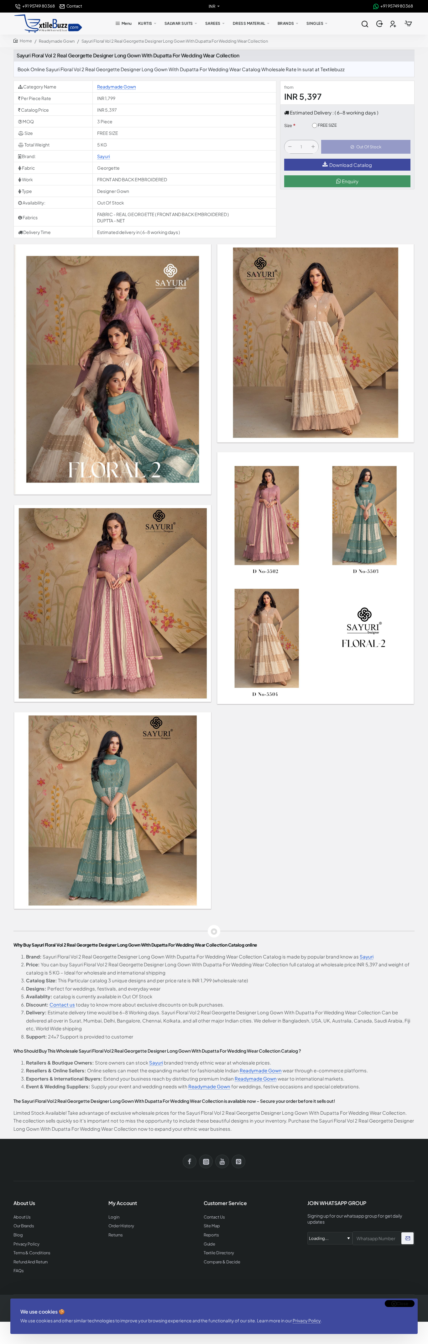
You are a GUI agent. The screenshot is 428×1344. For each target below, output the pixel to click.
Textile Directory (219, 1253)
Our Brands (23, 1226)
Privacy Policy (307, 1320)
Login (113, 1217)
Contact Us (214, 1217)
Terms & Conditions (31, 1253)
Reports (211, 1235)
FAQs (18, 1270)
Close (402, 1303)
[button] (365, 147)
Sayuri (103, 156)
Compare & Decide (222, 1262)
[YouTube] (222, 1161)
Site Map (212, 1226)
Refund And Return (30, 1262)
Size (288, 125)
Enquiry (349, 181)
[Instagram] (206, 1161)
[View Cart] (408, 23)
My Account (122, 1203)
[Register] (393, 23)
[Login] (380, 23)
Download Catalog (350, 165)
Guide (210, 1244)
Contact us (62, 1004)
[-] (289, 147)
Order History (121, 1226)
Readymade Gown (57, 41)
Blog (18, 1235)
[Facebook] (189, 1161)
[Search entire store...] (364, 23)
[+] (313, 147)
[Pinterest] (238, 1161)
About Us (22, 1217)
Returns (115, 1235)
